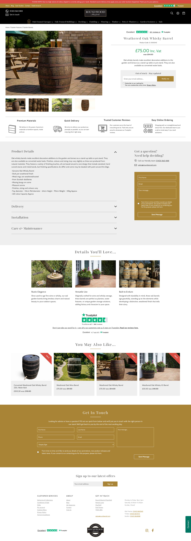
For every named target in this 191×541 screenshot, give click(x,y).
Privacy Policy (151, 85)
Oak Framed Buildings (65, 22)
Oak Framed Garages (41, 22)
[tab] (64, 151)
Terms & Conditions (43, 515)
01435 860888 (135, 516)
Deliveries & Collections (45, 500)
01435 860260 (138, 511)
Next (99, 62)
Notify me (165, 79)
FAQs (39, 505)
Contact (27, 6)
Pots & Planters (129, 22)
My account (41, 507)
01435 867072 (135, 514)
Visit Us (68, 510)
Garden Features (147, 22)
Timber (115, 22)
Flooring (104, 22)
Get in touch (14, 15)
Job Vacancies (70, 505)
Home (8, 27)
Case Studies (19, 6)
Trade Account (36, 6)
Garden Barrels (28, 27)
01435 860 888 (16, 11)
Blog (12, 6)
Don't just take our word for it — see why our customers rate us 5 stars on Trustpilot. (95, 328)
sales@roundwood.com (147, 165)
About (8, 6)
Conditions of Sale (43, 502)
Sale (161, 22)
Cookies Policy (42, 510)
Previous (8, 62)
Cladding (93, 22)
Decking (82, 22)
